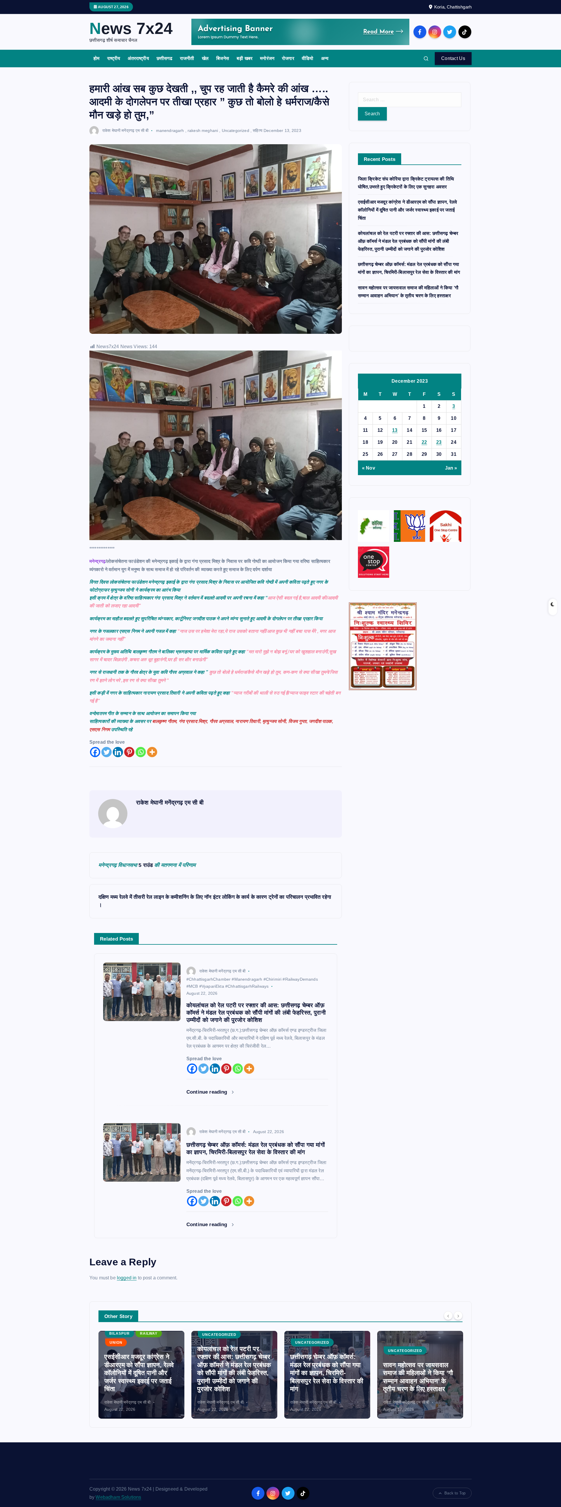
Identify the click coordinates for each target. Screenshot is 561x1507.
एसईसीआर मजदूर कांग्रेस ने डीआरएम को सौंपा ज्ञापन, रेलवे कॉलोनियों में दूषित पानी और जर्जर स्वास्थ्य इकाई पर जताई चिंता (407, 210)
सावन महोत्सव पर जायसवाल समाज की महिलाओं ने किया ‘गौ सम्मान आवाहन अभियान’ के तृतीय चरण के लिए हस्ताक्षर (325, 1377)
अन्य (324, 58)
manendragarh (170, 130)
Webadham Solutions (118, 1497)
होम (96, 58)
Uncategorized (235, 130)
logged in (126, 1277)
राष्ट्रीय (113, 58)
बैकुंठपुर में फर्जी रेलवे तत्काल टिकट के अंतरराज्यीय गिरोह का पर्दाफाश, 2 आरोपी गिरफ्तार (419, 1381)
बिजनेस (222, 58)
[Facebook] (95, 752)
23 (439, 442)
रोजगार (288, 58)
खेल (205, 58)
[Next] (458, 1315)
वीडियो (307, 58)
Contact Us (453, 58)
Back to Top (454, 1493)
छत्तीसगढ (164, 58)
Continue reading (207, 1092)
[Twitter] (106, 752)
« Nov (368, 467)
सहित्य (257, 130)
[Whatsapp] (141, 752)
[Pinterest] (129, 752)
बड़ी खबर (244, 58)
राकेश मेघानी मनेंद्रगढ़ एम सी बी (125, 130)
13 (395, 430)
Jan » (451, 467)
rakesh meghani (203, 130)
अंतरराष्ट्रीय (138, 58)
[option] (141, 1375)
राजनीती (187, 58)
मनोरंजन (267, 58)
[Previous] (448, 1315)
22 (424, 442)
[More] (152, 752)
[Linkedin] (118, 752)
